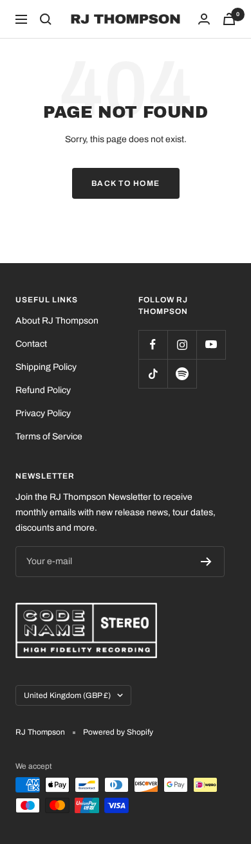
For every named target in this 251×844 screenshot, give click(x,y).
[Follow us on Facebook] (152, 344)
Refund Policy (43, 390)
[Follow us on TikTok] (152, 373)
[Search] (45, 19)
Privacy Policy (43, 413)
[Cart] (229, 19)
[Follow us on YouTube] (210, 344)
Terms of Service (48, 436)
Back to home (125, 183)
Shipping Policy (46, 367)
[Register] (206, 561)
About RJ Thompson (56, 321)
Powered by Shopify (118, 732)
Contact (31, 344)
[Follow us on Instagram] (181, 344)
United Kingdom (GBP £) (67, 695)
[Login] (204, 19)
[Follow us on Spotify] (181, 373)
